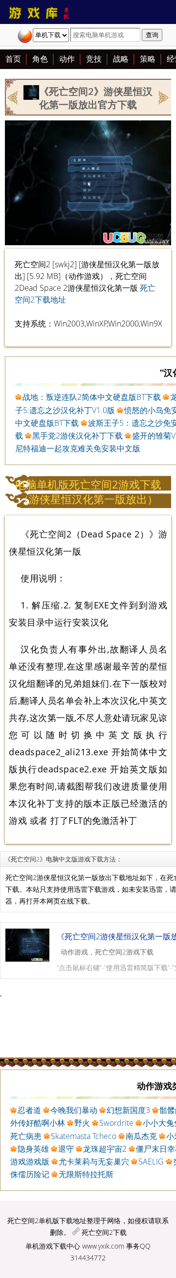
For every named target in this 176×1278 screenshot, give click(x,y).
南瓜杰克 (141, 1136)
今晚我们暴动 (73, 1110)
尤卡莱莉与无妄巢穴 (94, 1161)
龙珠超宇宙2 (105, 1148)
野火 (82, 1122)
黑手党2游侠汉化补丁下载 (77, 435)
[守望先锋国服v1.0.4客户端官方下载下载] (13, 96)
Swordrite (116, 1122)
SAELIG (151, 1161)
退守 (66, 1148)
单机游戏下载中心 (52, 1246)
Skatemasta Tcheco (83, 1136)
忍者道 (29, 1110)
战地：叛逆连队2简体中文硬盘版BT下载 (91, 397)
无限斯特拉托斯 (86, 1174)
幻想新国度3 (128, 1110)
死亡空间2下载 (104, 1232)
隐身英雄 (33, 1148)
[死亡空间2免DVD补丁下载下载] (162, 96)
